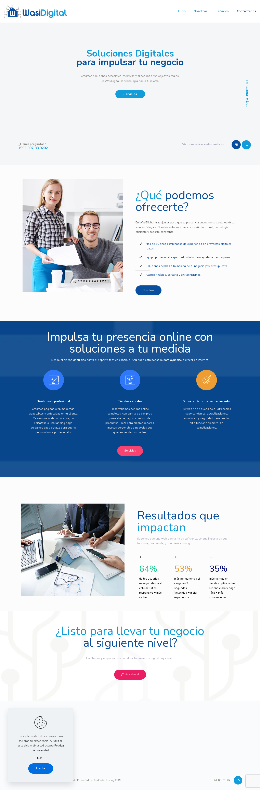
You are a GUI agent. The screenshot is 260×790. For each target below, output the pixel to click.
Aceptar (41, 768)
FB (236, 145)
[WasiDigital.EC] (35, 11)
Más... (40, 758)
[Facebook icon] (223, 780)
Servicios (130, 94)
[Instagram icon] (219, 780)
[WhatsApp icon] (215, 780)
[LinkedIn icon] (228, 780)
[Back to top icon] (238, 780)
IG (246, 145)
